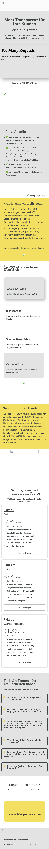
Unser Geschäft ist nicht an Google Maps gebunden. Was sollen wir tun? (24, 710)
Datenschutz (10, 839)
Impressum (23, 839)
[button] (46, 5)
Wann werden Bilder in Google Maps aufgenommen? (24, 698)
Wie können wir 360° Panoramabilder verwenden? (24, 741)
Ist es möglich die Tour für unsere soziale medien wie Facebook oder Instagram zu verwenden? (24, 754)
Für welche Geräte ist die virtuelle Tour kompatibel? (25, 767)
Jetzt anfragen (24, 553)
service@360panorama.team (25, 814)
